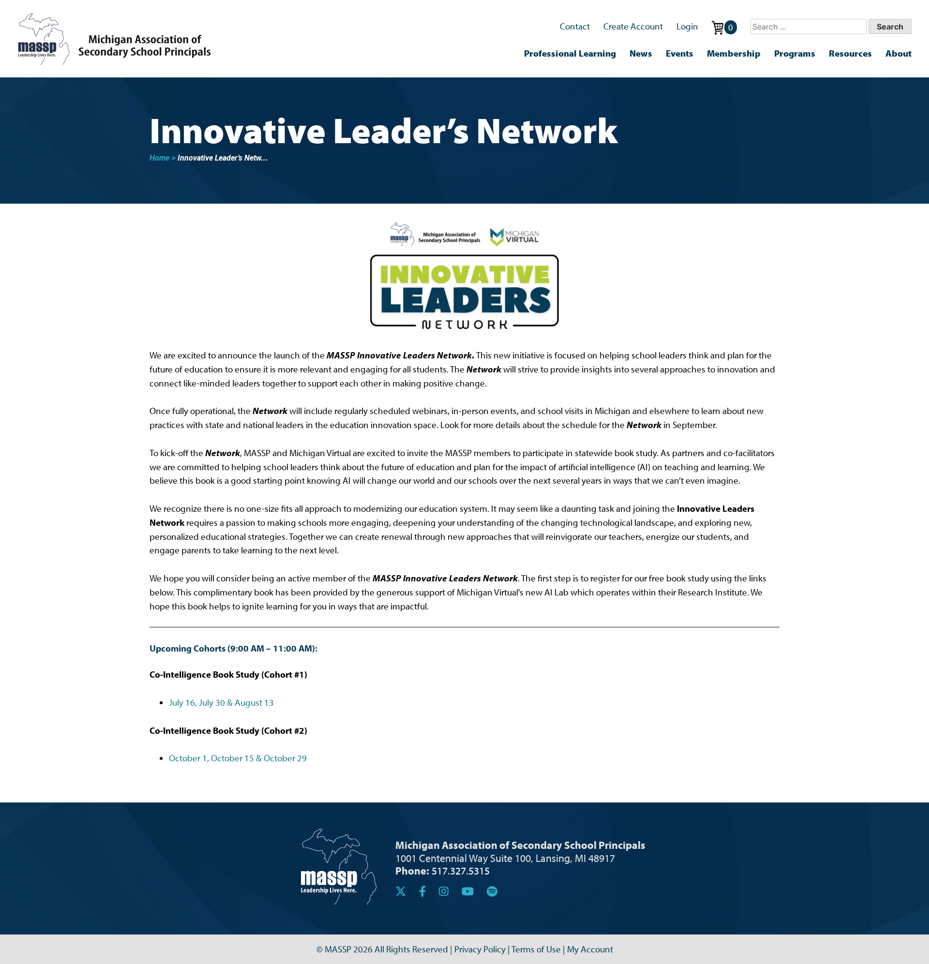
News (640, 53)
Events (679, 53)
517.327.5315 (461, 870)
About (898, 53)
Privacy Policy (480, 949)
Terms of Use (536, 949)
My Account (590, 949)
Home (159, 158)
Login (687, 26)
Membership (734, 53)
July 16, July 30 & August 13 (221, 702)
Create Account (633, 26)
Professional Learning (570, 53)
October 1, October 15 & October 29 (238, 758)
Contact (575, 26)
